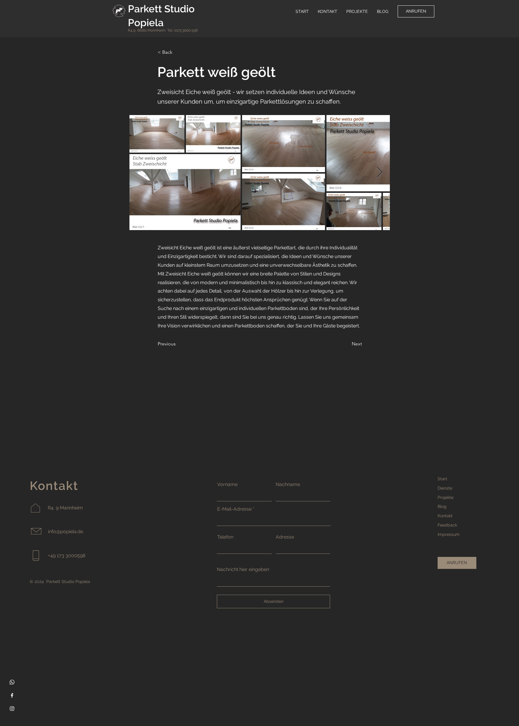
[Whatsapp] (12, 682)
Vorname (227, 484)
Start (442, 478)
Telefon (225, 537)
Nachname (288, 484)
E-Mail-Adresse (234, 509)
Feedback (447, 525)
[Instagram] (12, 709)
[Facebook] (12, 695)
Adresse (285, 537)
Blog (442, 506)
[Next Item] (379, 172)
